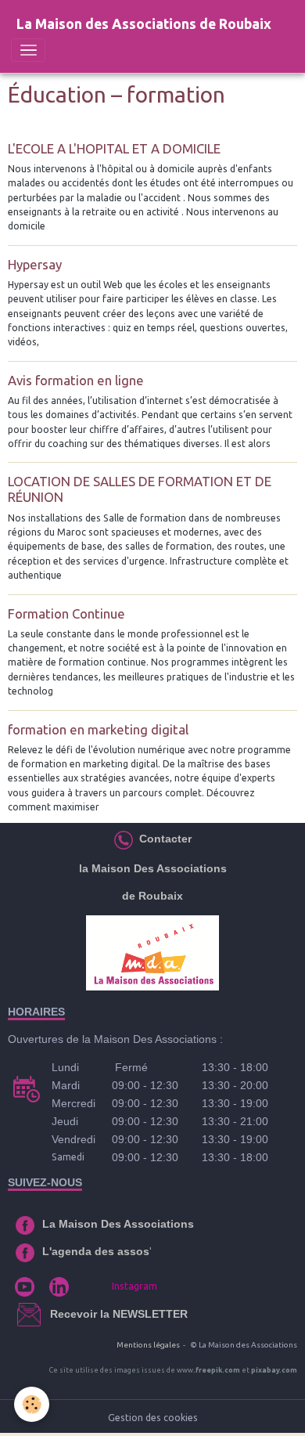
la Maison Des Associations (153, 868)
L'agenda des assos (95, 1251)
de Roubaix (152, 895)
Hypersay (35, 264)
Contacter (164, 838)
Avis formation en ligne (76, 380)
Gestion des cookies (153, 1418)
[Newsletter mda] (48, 1314)
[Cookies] (31, 1404)
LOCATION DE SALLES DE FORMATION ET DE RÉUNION (139, 489)
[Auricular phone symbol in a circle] (123, 838)
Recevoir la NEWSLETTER (119, 1314)
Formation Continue (66, 613)
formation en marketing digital (98, 729)
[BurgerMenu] (28, 50)
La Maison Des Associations (118, 1224)
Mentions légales (148, 1344)
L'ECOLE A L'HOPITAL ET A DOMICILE (114, 148)
